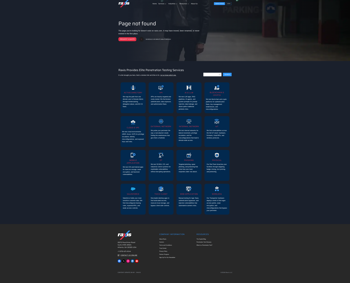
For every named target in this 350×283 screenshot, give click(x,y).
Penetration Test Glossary (204, 242)
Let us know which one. (168, 75)
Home (154, 3)
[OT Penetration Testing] (161, 165)
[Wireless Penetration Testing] (217, 199)
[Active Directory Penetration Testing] (133, 97)
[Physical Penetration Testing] (217, 165)
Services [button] (161, 3)
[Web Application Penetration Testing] (189, 199)
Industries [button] (171, 3)
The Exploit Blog (201, 239)
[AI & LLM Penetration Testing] (189, 97)
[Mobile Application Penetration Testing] (133, 165)
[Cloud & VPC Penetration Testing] (133, 131)
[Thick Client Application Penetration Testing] (161, 199)
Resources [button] (183, 3)
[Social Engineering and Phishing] (189, 165)
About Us (194, 3)
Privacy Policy (163, 251)
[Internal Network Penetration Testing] (189, 131)
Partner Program (164, 254)
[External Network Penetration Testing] (161, 131)
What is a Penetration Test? (204, 245)
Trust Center (163, 248)
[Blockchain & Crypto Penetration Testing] (217, 97)
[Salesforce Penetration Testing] (133, 199)
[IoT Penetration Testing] (217, 131)
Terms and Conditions (165, 245)
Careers (161, 242)
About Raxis (162, 239)
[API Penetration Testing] (161, 97)
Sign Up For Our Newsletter (167, 257)
